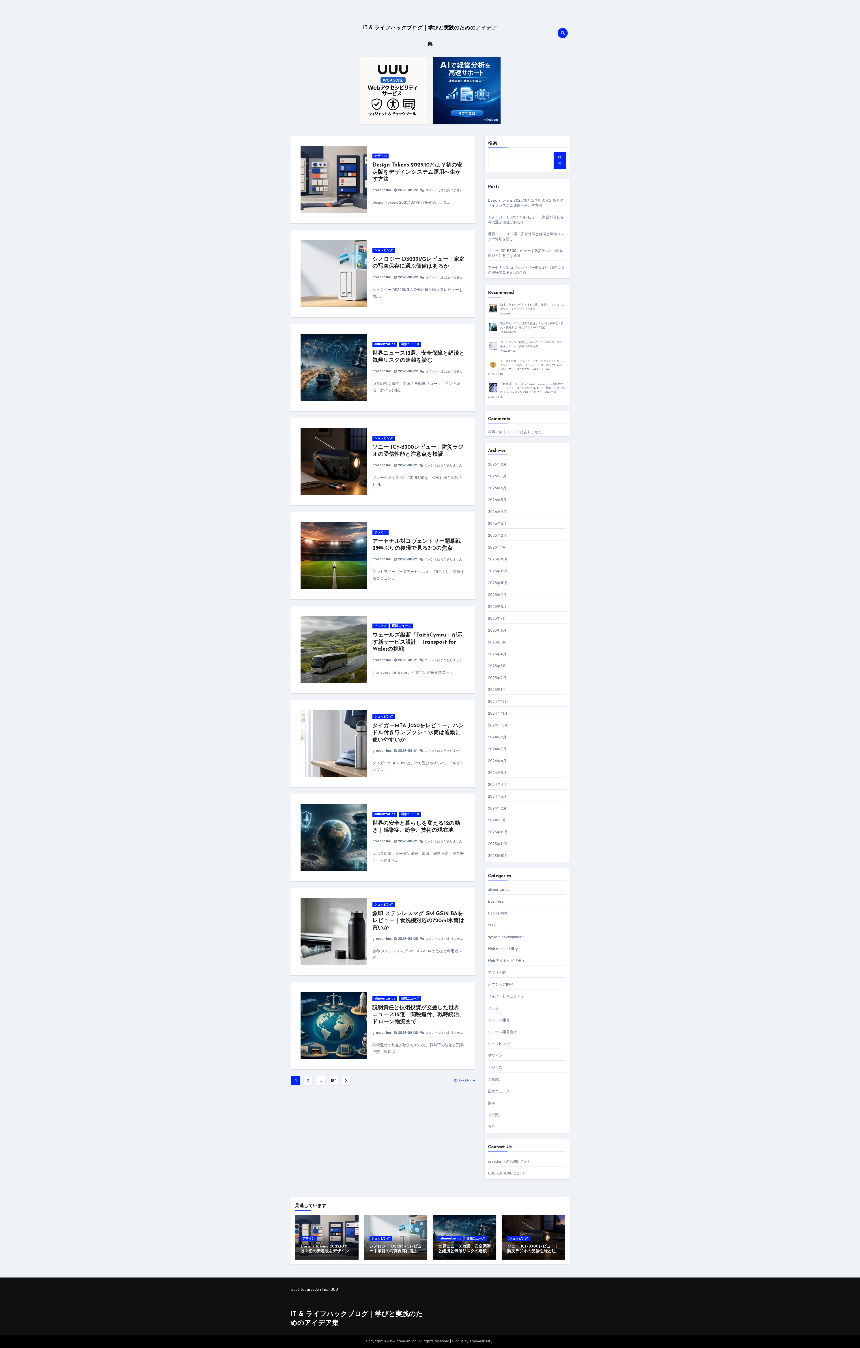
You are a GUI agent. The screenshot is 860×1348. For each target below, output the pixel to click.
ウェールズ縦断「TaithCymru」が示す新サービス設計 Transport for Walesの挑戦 (417, 642)
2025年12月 (498, 559)
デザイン (380, 156)
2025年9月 (497, 595)
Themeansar (479, 1341)
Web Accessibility (503, 949)
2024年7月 (497, 749)
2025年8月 (497, 607)
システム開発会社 (502, 1032)
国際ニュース (410, 344)
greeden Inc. (382, 190)
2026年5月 (497, 500)
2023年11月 (497, 844)
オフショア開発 (500, 984)
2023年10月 (498, 856)
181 (333, 1080)
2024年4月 (497, 784)
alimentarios (384, 344)
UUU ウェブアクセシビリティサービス (391, 66)
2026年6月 (497, 488)
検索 (492, 143)
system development (506, 937)
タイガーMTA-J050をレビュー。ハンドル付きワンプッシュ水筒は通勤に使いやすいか (418, 732)
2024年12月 (498, 701)
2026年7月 (497, 476)
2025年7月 (497, 618)
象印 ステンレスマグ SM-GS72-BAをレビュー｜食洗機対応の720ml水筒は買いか (418, 920)
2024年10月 (498, 725)
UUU (334, 1289)
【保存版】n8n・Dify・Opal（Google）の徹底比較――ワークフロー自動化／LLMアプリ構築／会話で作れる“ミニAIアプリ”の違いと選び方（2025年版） (532, 388)
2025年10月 (498, 583)
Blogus (458, 1341)
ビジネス (380, 626)
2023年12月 (498, 832)
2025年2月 (497, 678)
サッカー (380, 532)
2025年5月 (497, 642)
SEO (491, 925)
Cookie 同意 (498, 913)
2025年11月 (497, 571)
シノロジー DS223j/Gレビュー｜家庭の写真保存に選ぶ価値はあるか (396, 1251)
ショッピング (383, 250)
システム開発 (499, 1020)
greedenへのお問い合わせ (509, 1161)
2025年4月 (497, 654)
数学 (491, 1103)
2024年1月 (497, 820)
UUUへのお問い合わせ (506, 1173)
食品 (491, 1127)
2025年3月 (497, 666)
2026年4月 (497, 512)
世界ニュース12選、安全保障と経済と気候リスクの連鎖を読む (464, 1251)
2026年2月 (497, 535)
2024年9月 (497, 737)
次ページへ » (464, 1080)
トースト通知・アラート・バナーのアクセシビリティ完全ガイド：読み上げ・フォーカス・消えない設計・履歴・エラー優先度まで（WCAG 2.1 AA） (532, 365)
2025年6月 (497, 630)
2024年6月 (497, 761)
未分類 (493, 1115)
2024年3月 (497, 796)
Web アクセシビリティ (506, 961)
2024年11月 (498, 713)
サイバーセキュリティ (506, 996)
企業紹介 (495, 1079)
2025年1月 (497, 690)
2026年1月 (497, 547)
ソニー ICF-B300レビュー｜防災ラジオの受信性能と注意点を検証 (533, 1251)
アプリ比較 (497, 972)
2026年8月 (497, 464)
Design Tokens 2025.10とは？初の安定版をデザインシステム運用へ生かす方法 (417, 172)
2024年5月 (497, 773)
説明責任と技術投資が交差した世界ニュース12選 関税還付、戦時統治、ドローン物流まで (418, 1014)
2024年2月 (497, 808)
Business (496, 901)
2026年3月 (497, 523)
